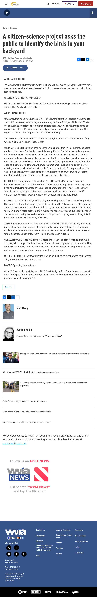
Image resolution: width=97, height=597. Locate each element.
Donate (87, 4)
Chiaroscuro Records (44, 545)
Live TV (70, 3)
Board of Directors (63, 530)
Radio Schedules (81, 541)
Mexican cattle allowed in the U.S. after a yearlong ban (26, 422)
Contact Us (40, 530)
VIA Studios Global (43, 547)
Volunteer (59, 548)
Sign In (55, 4)
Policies (59, 554)
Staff (38, 556)
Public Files (79, 553)
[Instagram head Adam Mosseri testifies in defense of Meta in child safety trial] (11, 357)
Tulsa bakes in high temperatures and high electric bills (27, 412)
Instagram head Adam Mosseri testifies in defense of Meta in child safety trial (54, 353)
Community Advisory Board (64, 536)
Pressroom (40, 536)
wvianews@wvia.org (14, 443)
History (77, 547)
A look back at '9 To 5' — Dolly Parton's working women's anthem (31, 372)
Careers (59, 542)
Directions (79, 530)
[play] (7, 12)
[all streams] (93, 13)
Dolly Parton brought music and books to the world (25, 401)
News (5, 28)
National (13, 28)
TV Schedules (80, 536)
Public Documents (43, 550)
